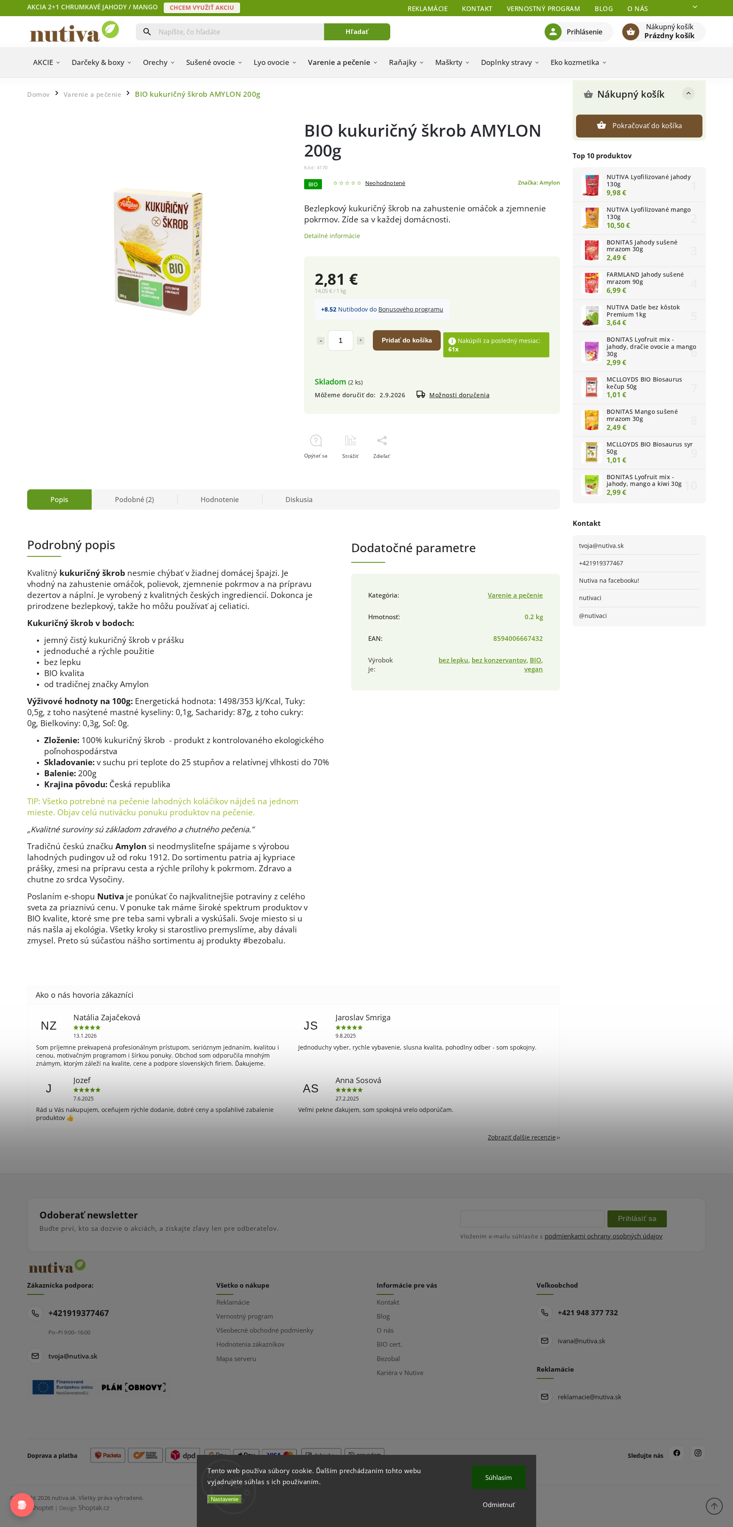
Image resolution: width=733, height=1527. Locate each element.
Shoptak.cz (93, 1507)
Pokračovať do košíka (647, 125)
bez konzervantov (499, 660)
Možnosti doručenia (459, 395)
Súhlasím (498, 1477)
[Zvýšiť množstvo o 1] (360, 341)
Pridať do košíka (407, 340)
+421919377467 (601, 563)
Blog (604, 8)
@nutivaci (593, 616)
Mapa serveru (236, 1358)
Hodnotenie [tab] (220, 499)
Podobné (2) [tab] (134, 499)
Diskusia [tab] (299, 499)
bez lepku (453, 660)
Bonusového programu (410, 309)
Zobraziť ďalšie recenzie (522, 1137)
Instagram (698, 1453)
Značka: (539, 182)
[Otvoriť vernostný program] (22, 1505)
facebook (677, 1453)
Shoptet (42, 1507)
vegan (533, 669)
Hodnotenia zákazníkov (250, 1344)
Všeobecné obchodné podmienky (264, 1330)
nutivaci (590, 598)
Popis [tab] (59, 499)
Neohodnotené (385, 183)
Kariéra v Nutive (400, 1372)
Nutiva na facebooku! (609, 580)
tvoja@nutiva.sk (601, 546)
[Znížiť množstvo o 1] (321, 341)
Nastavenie (224, 1499)
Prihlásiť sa (637, 1218)
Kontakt (477, 8)
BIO (535, 660)
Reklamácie (428, 8)
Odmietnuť (499, 1504)
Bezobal (388, 1358)
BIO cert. (389, 1344)
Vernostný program (544, 8)
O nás (637, 8)
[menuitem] (46, 62)
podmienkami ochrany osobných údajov (604, 1236)
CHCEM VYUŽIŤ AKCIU (202, 7)
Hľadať (357, 31)
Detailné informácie (332, 236)
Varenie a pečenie (515, 595)
